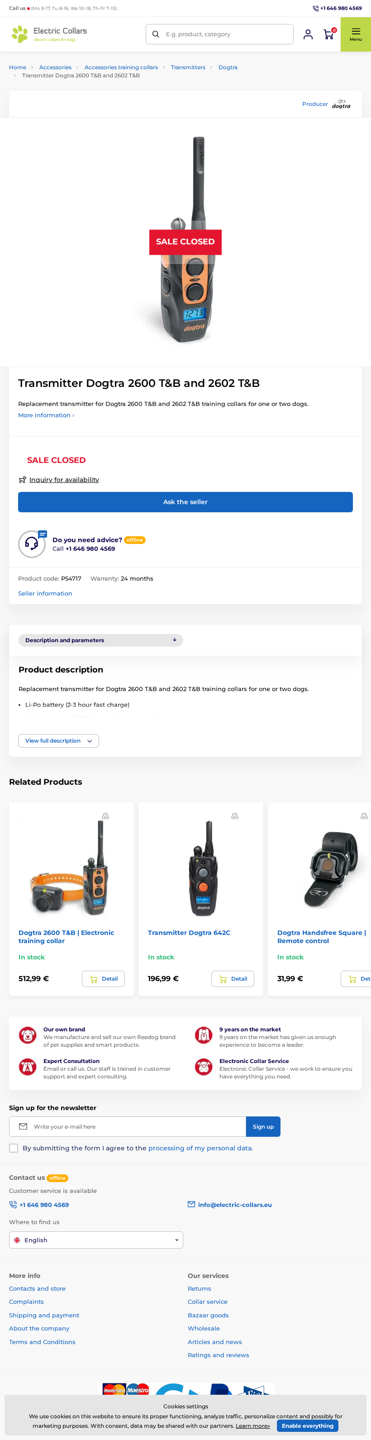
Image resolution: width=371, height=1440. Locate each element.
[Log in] (308, 34)
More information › (46, 415)
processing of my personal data (200, 1148)
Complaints (26, 1301)
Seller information (45, 593)
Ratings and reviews (218, 1355)
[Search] (156, 34)
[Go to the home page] (49, 34)
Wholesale (204, 1328)
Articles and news (215, 1341)
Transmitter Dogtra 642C (189, 933)
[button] (355, 34)
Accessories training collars (121, 67)
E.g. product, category (198, 34)
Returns (199, 1288)
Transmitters (188, 67)
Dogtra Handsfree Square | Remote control (321, 937)
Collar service (208, 1301)
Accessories (55, 67)
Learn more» (253, 1425)
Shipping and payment (44, 1315)
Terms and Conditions (42, 1341)
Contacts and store (37, 1288)
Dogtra (228, 67)
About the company (39, 1328)
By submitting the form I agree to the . (138, 1148)
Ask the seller (185, 502)
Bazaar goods (208, 1315)
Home (17, 67)
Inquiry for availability (64, 480)
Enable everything (307, 1425)
